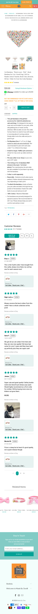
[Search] (30, 6)
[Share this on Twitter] (8, 214)
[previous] (6, 38)
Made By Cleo (21, 600)
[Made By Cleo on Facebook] (15, 595)
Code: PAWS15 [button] (26, 2)
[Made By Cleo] (19, 6)
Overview (7, 113)
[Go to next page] (24, 473)
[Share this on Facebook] (13, 214)
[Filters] (27, 236)
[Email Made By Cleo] (22, 595)
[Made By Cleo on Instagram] (18, 595)
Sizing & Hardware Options (23, 88)
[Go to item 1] (10, 245)
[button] (8, 82)
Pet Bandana (11, 208)
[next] (32, 38)
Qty (5, 104)
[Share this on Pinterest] (19, 214)
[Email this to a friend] (29, 214)
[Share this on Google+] (24, 214)
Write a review (11, 236)
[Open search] (22, 236)
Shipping (14, 113)
